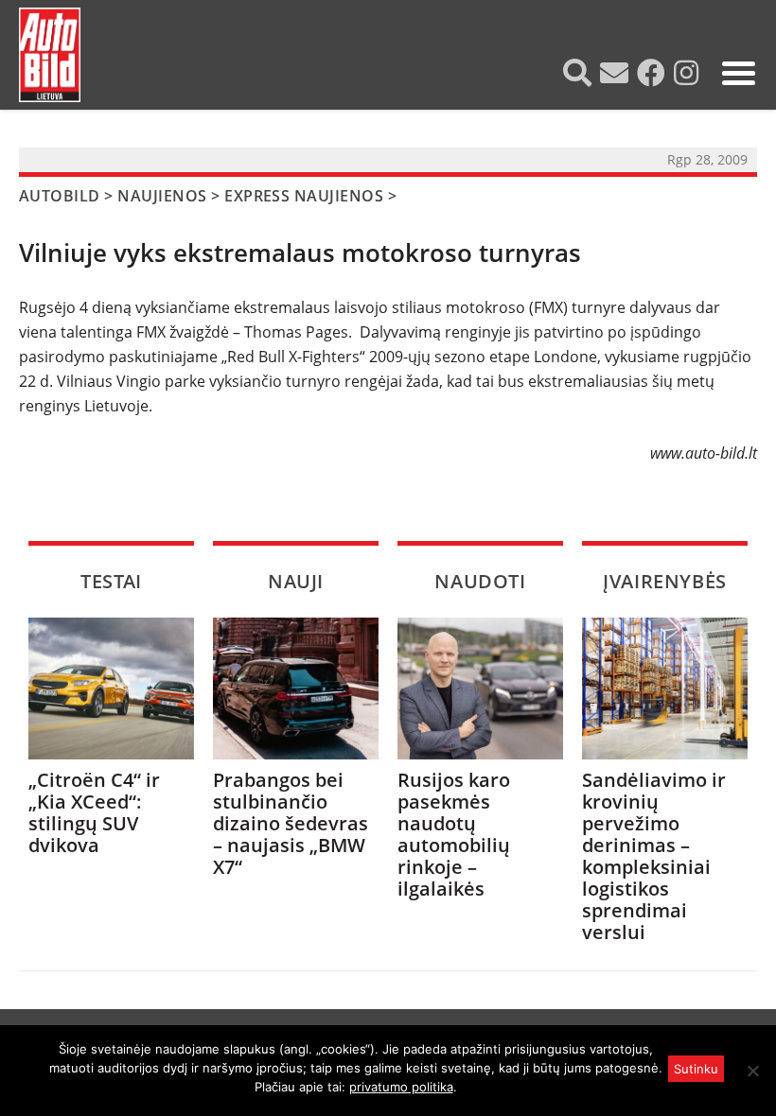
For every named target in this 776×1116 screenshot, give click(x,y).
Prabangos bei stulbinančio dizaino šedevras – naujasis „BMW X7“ (290, 823)
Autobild (59, 195)
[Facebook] (653, 73)
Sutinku (696, 1068)
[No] (752, 1070)
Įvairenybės (665, 581)
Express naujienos (303, 195)
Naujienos (161, 195)
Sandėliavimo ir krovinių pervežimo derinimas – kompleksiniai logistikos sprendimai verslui (654, 856)
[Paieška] (579, 73)
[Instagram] (688, 73)
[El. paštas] (616, 73)
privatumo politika (401, 1086)
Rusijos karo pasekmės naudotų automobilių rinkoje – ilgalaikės (453, 834)
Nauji (296, 581)
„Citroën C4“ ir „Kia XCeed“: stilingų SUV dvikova (94, 812)
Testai (111, 581)
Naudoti (479, 581)
